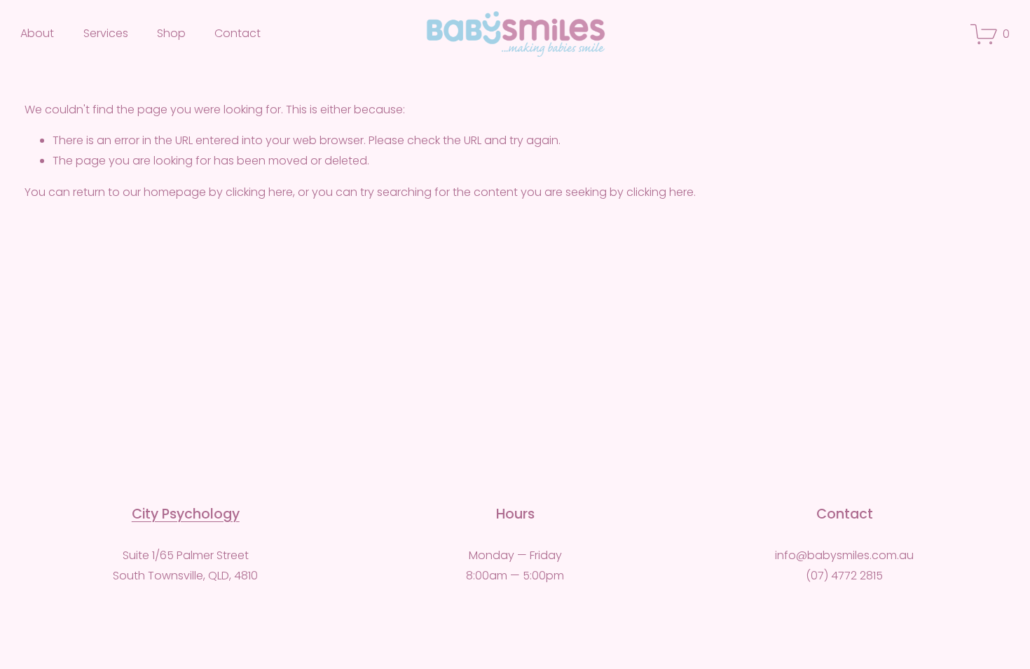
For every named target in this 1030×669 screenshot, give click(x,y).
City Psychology (186, 514)
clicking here (259, 192)
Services (105, 33)
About (37, 33)
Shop (171, 33)
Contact (237, 33)
